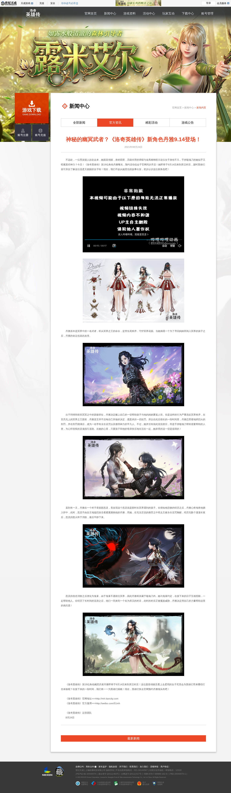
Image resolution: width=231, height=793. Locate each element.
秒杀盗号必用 (68, 3)
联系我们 (134, 766)
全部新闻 (79, 122)
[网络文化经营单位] (82, 784)
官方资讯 (115, 122)
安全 (52, 3)
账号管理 (207, 13)
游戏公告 (188, 122)
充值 (41, 3)
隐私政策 (113, 766)
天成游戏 (25, 3)
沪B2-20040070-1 (177, 774)
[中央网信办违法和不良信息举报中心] (101, 784)
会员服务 (221, 3)
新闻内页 (201, 107)
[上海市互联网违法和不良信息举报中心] (124, 784)
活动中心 (149, 13)
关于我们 (123, 766)
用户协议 (164, 766)
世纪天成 (9, 3)
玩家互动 (168, 13)
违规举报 (154, 766)
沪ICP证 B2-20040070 (86, 774)
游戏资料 (129, 13)
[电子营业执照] (143, 784)
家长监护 (103, 766)
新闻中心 (110, 13)
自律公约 (80, 766)
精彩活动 (151, 122)
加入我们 (144, 766)
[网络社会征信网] (158, 784)
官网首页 (91, 13)
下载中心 (188, 13)
